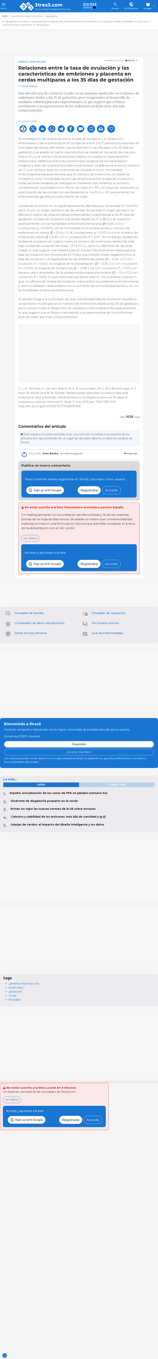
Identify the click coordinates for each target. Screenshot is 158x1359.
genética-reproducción (24, 983)
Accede (111, 490)
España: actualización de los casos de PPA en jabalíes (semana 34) (58, 793)
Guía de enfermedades (107, 633)
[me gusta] (111, 129)
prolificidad (16, 987)
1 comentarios (27, 86)
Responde (131, 453)
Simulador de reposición (108, 613)
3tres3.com (48, 5)
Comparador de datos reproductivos (40, 623)
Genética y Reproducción (32, 61)
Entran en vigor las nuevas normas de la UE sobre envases (53, 809)
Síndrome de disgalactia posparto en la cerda (44, 801)
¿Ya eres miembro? (79, 752)
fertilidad (14, 999)
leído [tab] (41, 784)
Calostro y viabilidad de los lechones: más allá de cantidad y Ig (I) (58, 816)
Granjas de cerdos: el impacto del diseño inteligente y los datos (57, 824)
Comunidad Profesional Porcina (52, 9)
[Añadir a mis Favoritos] (91, 129)
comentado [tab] (117, 784)
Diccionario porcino (105, 623)
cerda (12, 995)
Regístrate (89, 490)
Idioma (131, 60)
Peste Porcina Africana (31, 633)
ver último (30, 538)
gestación (15, 991)
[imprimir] (101, 129)
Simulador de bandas (29, 613)
